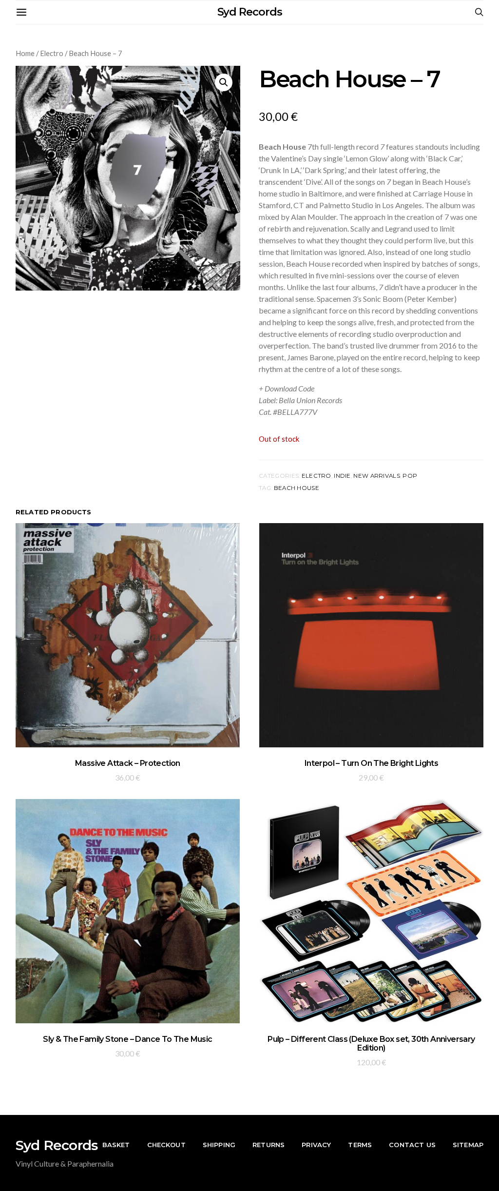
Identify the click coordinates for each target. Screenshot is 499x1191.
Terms (360, 1145)
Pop (410, 475)
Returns (268, 1145)
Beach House (296, 488)
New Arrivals (376, 475)
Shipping (219, 1145)
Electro (51, 53)
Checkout (166, 1145)
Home (25, 53)
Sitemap (468, 1145)
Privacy (316, 1145)
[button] (223, 82)
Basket (116, 1145)
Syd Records (249, 12)
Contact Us (412, 1145)
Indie (342, 475)
